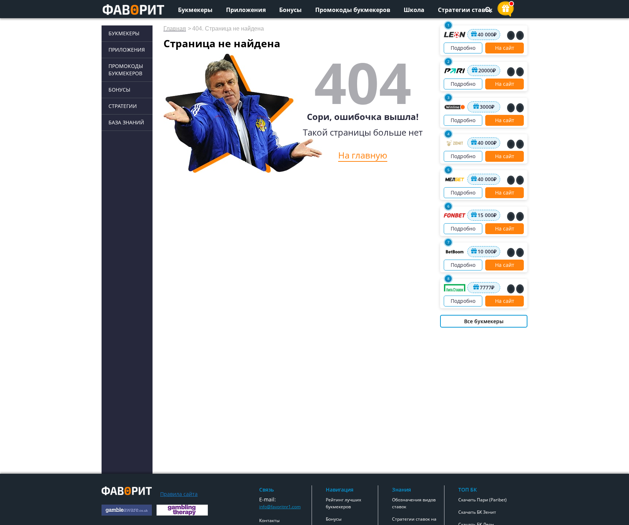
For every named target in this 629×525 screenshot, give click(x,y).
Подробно (463, 47)
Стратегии (122, 106)
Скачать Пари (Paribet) (482, 500)
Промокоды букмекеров (352, 10)
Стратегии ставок (465, 10)
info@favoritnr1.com (280, 507)
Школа (414, 10)
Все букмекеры (483, 321)
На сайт (504, 47)
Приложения (246, 10)
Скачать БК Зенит (477, 512)
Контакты (269, 520)
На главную (362, 155)
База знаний (126, 122)
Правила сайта (179, 493)
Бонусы (290, 10)
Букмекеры (195, 10)
